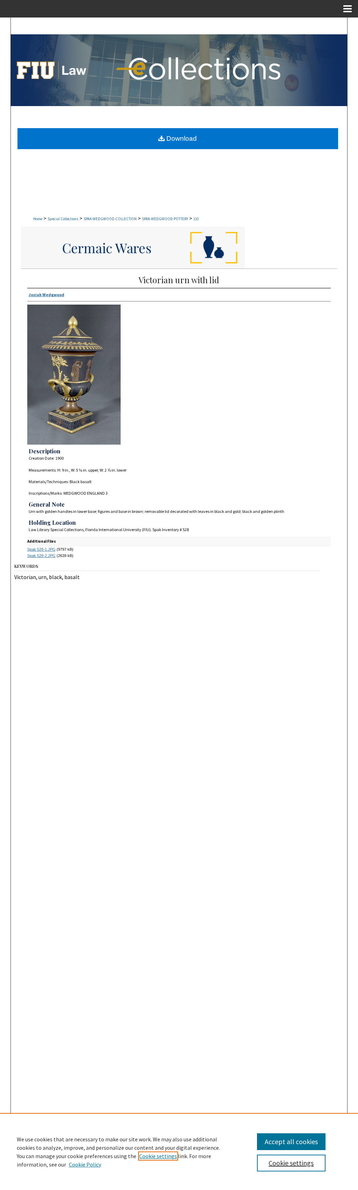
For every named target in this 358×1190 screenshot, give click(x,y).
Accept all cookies (291, 1141)
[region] (179, 1151)
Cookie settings (158, 1156)
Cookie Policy (85, 1164)
